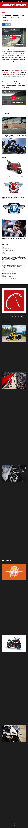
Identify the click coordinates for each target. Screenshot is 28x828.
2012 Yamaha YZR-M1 (19, 53)
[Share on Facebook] (3, 24)
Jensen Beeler (5, 20)
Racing (3, 12)
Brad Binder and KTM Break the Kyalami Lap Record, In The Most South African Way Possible (14, 136)
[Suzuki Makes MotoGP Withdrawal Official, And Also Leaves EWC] (14, 146)
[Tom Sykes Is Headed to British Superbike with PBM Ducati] (14, 228)
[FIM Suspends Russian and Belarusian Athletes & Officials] (14, 208)
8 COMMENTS (16, 20)
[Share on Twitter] (6, 24)
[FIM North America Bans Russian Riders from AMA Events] (14, 187)
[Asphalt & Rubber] (14, 5)
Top (14, 825)
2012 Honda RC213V (13, 74)
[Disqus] (14, 262)
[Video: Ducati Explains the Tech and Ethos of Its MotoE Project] (14, 166)
